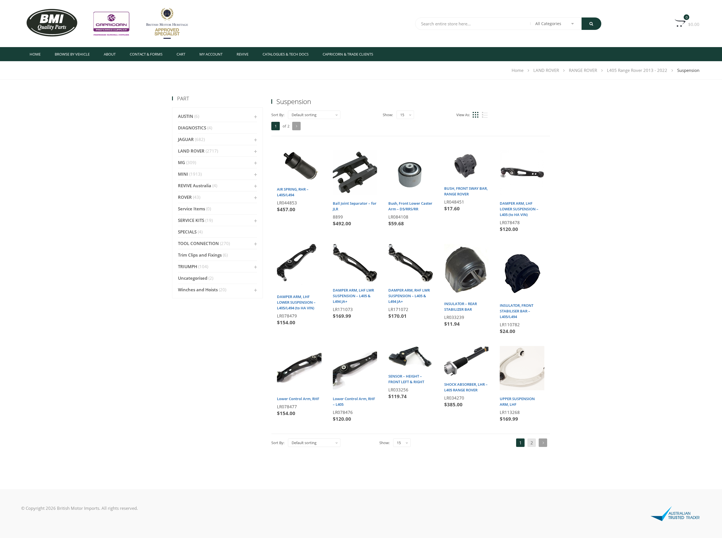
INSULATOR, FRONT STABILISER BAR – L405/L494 (516, 311)
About (110, 54)
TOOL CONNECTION (198, 243)
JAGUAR (186, 139)
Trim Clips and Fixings (200, 255)
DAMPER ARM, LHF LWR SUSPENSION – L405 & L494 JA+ (353, 296)
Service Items (191, 208)
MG (181, 162)
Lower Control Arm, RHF (298, 398)
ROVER (185, 197)
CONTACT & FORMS (146, 54)
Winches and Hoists (198, 289)
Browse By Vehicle (72, 54)
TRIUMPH (187, 266)
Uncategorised (192, 278)
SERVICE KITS (191, 220)
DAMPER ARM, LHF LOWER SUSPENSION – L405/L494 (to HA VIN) (296, 302)
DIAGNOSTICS (192, 128)
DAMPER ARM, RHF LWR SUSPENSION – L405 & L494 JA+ (409, 296)
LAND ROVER (546, 70)
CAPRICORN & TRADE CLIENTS (348, 54)
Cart (181, 54)
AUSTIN (185, 116)
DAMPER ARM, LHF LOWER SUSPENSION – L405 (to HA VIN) (519, 209)
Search (591, 23)
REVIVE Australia (194, 185)
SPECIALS (187, 232)
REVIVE (242, 54)
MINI (183, 174)
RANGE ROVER (583, 70)
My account (211, 54)
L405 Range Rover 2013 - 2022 (637, 70)
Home (35, 54)
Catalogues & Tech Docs (286, 54)
